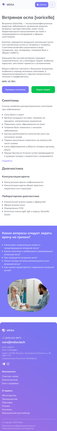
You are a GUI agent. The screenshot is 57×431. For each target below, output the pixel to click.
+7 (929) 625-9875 (11, 338)
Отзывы (6, 406)
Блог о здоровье (10, 383)
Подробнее (7, 161)
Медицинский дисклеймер (16, 413)
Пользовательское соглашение (18, 428)
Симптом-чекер (10, 376)
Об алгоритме (9, 395)
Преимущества (9, 399)
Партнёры (7, 402)
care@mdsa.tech (13, 342)
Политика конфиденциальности (18, 425)
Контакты (7, 409)
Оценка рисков (10, 379)
